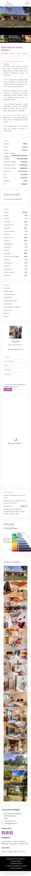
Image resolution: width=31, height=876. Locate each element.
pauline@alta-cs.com (16, 349)
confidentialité (26, 872)
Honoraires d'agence (16, 863)
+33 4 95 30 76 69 (9, 821)
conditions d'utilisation (11, 873)
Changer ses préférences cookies (16, 866)
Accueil (8, 3)
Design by (16, 868)
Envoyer (8, 389)
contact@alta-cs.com (10, 823)
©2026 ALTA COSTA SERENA (15, 859)
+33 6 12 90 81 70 (16, 345)
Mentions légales (16, 861)
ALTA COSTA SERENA (11, 810)
